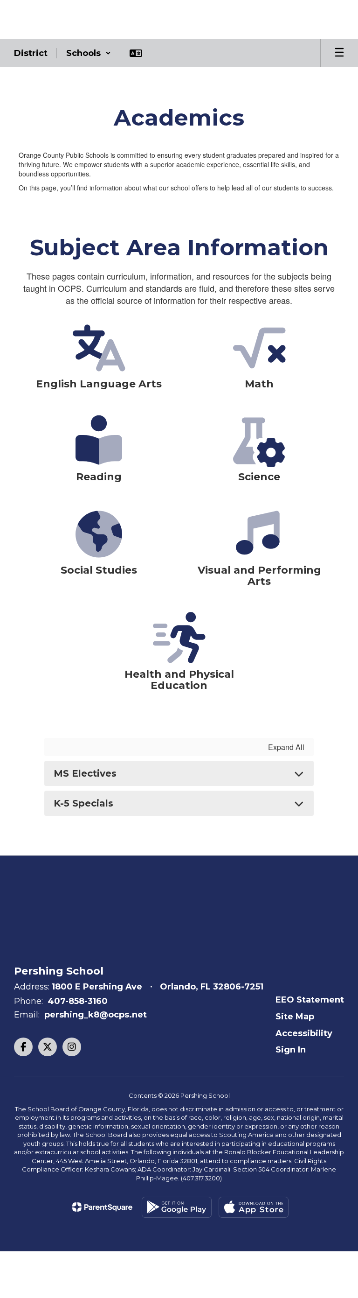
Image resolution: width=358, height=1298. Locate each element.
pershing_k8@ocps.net (95, 1015)
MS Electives (85, 773)
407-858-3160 (78, 1001)
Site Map (294, 1016)
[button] (88, 53)
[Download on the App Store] (254, 1207)
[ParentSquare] (102, 1207)
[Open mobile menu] (339, 53)
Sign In (290, 1050)
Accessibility (303, 1033)
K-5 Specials (83, 803)
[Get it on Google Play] (177, 1207)
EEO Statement (309, 1000)
